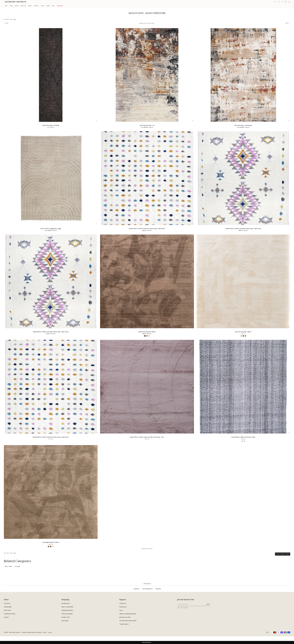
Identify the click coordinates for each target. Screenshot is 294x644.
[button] (147, 642)
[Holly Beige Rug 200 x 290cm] (51, 492)
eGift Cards (7, 610)
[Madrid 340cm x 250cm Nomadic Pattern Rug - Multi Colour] (243, 178)
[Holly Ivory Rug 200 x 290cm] (243, 281)
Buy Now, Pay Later (125, 617)
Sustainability (8, 607)
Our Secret (7, 603)
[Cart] (289, 1)
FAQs (121, 610)
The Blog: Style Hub (9, 614)
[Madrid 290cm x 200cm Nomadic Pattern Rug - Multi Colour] (51, 281)
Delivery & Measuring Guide (127, 614)
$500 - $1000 (9, 19)
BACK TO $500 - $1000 (282, 554)
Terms (50, 632)
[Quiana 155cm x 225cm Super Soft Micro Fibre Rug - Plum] (147, 386)
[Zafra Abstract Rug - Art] (147, 75)
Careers (6, 617)
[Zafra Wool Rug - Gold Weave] (243, 75)
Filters (6, 23)
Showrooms (122, 607)
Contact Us (122, 603)
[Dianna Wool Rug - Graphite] (51, 75)
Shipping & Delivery (67, 610)
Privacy (45, 632)
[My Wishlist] (278, 2)
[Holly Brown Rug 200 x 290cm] (147, 281)
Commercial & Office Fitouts (127, 621)
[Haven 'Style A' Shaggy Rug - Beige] (51, 178)
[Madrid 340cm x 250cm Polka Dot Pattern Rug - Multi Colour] (147, 178)
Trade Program (124, 624)
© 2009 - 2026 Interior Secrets (12, 632)
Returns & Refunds (67, 614)
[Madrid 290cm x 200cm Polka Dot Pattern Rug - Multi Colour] (51, 386)
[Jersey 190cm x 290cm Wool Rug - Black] (243, 386)
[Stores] (282, 1)
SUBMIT (208, 604)
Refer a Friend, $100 (67, 607)
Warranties (65, 621)
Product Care (66, 617)
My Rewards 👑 (66, 603)
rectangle (17, 566)
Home (5, 19)
